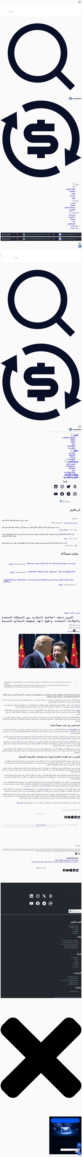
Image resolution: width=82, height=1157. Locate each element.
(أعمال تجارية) (63, 530)
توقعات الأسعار (74, 226)
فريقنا (76, 959)
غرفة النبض (75, 212)
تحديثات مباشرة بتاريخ (70, 523)
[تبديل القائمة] (79, 2)
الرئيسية (77, 613)
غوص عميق (72, 214)
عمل (73, 186)
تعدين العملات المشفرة (71, 946)
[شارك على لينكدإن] (78, 818)
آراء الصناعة (72, 217)
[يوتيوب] (56, 495)
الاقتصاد (11, 564)
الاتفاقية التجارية (72, 729)
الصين (78, 809)
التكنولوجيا (72, 191)
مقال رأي (72, 195)
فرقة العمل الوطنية (70, 207)
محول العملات (74, 991)
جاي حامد (70, 631)
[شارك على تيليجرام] (75, 818)
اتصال (76, 961)
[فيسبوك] (62, 495)
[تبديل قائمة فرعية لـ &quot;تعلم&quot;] (74, 200)
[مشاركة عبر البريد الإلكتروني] (68, 818)
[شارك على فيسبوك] (65, 818)
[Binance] (75, 488)
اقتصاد (73, 193)
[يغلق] (80, 1155)
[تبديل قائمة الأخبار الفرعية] (74, 184)
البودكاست (75, 933)
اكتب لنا (76, 965)
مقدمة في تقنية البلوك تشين (69, 940)
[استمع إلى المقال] (79, 1148)
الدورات (73, 203)
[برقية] (68, 495)
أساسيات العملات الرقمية (70, 942)
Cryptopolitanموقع (41, 825)
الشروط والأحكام (73, 984)
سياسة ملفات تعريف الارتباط (69, 980)
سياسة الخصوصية (73, 976)
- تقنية (66, 538)
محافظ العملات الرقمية (71, 947)
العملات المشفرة (70, 189)
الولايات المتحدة (65, 809)
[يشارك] (79, 1145)
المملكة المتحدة (73, 809)
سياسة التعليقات (73, 982)
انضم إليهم (19, 803)
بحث (74, 221)
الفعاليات (75, 963)
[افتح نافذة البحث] (41, 96)
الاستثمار (72, 205)
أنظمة (73, 198)
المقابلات (72, 219)
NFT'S (72, 457)
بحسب (78, 710)
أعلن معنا (75, 967)
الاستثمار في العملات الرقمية (69, 944)
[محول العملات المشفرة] (41, 423)
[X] (68, 488)
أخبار (77, 184)
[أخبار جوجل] (65, 502)
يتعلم (77, 200)
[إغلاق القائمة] (79, 426)
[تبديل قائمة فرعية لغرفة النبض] (70, 212)
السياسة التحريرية (73, 978)
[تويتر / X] (79, 854)
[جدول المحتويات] (79, 1153)
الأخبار (72, 613)
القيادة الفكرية (71, 223)
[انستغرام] (62, 488)
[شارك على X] (72, 818)
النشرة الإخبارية (74, 228)
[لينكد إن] (56, 488)
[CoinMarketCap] (75, 495)
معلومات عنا (74, 957)
